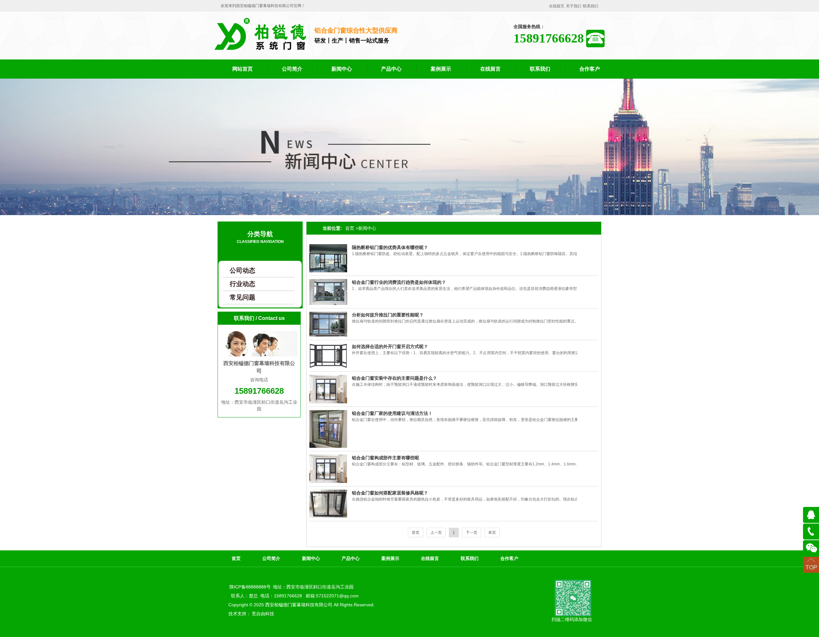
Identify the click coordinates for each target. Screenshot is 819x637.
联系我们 (590, 6)
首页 (349, 228)
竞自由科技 (263, 613)
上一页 (436, 532)
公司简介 (292, 69)
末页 (492, 532)
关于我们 (573, 6)
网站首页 (242, 69)
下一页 (471, 532)
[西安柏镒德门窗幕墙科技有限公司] (260, 47)
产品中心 (391, 69)
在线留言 (556, 6)
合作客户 (589, 69)
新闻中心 (341, 69)
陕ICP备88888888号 (250, 586)
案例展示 (441, 69)
